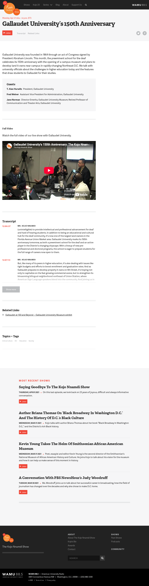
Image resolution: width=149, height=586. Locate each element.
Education (22, 341)
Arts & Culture (7, 341)
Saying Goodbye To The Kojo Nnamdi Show (54, 387)
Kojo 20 (36, 4)
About (65, 4)
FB (145, 33)
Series (46, 4)
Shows (27, 4)
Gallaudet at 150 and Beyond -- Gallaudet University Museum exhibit (38, 314)
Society (31, 341)
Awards (71, 545)
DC (16, 341)
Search (102, 558)
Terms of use (40, 580)
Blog (58, 4)
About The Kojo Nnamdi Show (81, 537)
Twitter (138, 33)
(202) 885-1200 (86, 577)
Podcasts (115, 541)
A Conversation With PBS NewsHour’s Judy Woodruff (63, 477)
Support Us (77, 4)
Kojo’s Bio (72, 541)
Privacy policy (51, 580)
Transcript (21, 33)
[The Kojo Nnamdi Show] (11, 8)
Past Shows (116, 537)
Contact (71, 549)
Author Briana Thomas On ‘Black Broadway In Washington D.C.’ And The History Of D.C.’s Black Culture (71, 415)
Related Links (33, 33)
